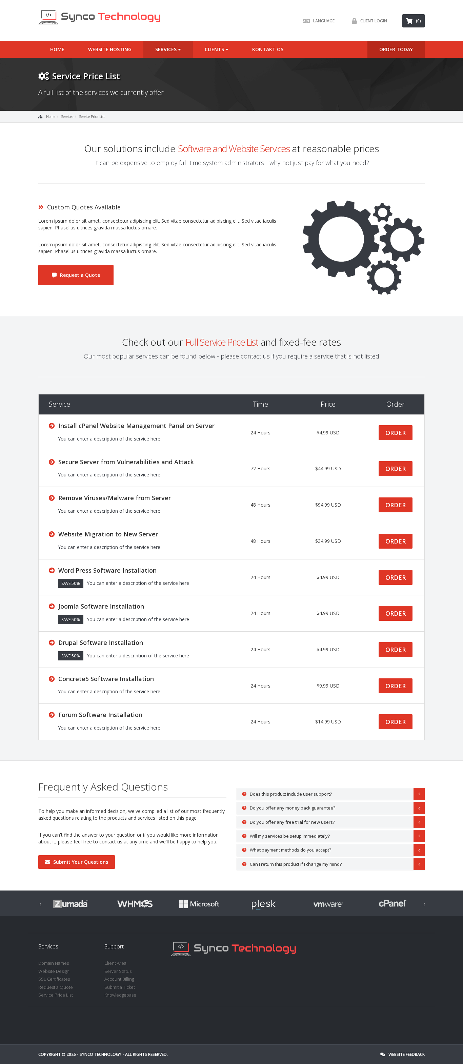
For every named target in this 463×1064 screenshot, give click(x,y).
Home (50, 116)
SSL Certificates (54, 979)
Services (67, 116)
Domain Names (53, 963)
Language (324, 21)
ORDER (395, 433)
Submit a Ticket (119, 987)
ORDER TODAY (396, 49)
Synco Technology (100, 1054)
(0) (418, 21)
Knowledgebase (120, 995)
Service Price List (92, 116)
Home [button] (57, 49)
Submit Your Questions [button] (80, 862)
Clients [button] (215, 49)
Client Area (115, 963)
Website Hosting (110, 49)
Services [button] (166, 49)
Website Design (53, 971)
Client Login (373, 21)
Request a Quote (55, 987)
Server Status (118, 971)
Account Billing (119, 979)
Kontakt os (267, 49)
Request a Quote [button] (80, 275)
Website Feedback (406, 1054)
